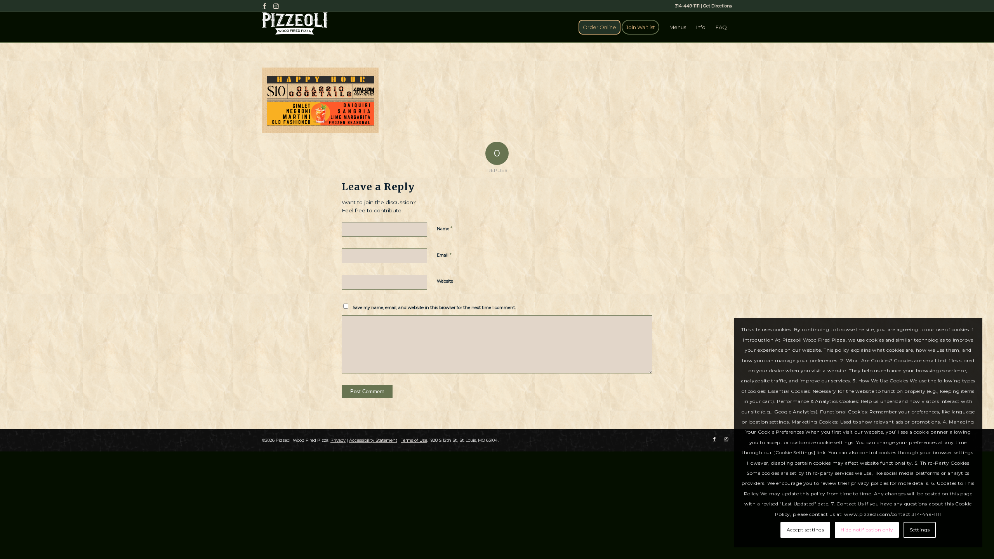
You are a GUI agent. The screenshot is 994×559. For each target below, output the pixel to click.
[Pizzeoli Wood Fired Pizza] (295, 23)
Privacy (338, 440)
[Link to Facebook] (264, 6)
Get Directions (717, 6)
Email (444, 255)
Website (445, 281)
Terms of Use (414, 440)
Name (444, 228)
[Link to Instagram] (276, 6)
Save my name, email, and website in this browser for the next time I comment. (434, 307)
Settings (920, 530)
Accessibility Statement (373, 440)
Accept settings (805, 530)
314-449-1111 (687, 6)
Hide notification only (867, 530)
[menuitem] (599, 27)
